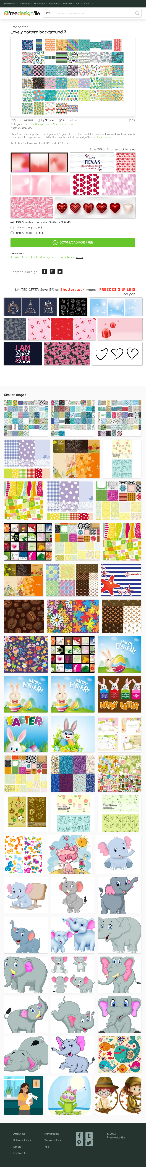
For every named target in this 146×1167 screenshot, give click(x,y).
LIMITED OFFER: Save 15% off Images (56, 289)
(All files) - (29, 233)
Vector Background (38, 124)
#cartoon (67, 257)
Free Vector (10, 4)
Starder (50, 120)
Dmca (17, 1147)
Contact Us (20, 1153)
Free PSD (67, 4)
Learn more (104, 137)
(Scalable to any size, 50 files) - (43, 222)
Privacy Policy (22, 1140)
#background (49, 257)
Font (78, 4)
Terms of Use (53, 1140)
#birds (15, 257)
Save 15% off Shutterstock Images (112, 149)
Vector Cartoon (63, 124)
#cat (34, 257)
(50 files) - (29, 227)
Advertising (52, 1134)
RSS (47, 1147)
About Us (19, 1134)
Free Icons (54, 4)
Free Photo (25, 4)
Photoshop (39, 4)
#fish (25, 257)
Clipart (87, 4)
